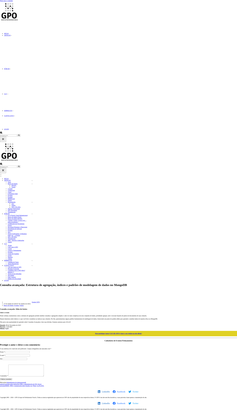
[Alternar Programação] (32, 202)
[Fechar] (3, 139)
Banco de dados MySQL (15, 219)
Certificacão (11, 190)
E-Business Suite (13, 194)
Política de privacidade (14, 279)
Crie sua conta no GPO (14, 267)
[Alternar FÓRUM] (32, 214)
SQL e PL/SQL (16, 207)
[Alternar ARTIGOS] (32, 180)
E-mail (2, 355)
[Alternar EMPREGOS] (32, 260)
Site (1, 359)
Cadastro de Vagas (13, 262)
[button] (11, 35)
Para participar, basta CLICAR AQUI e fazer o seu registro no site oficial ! (118, 333)
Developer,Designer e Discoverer (17, 227)
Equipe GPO (35, 302)
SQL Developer (12, 210)
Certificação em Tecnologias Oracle (16, 224)
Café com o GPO (13, 247)
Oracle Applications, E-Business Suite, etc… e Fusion (17, 234)
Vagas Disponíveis (13, 264)
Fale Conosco (12, 277)
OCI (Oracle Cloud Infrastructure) (18, 215)
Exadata (10, 197)
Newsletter (11, 275)
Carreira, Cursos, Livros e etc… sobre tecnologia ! (17, 221)
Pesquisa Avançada (13, 269)
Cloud (9, 192)
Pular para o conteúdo (6, 1)
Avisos (10, 245)
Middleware (11, 199)
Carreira (10, 189)
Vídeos (10, 259)
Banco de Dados (8, 305)
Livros (10, 255)
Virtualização (11, 212)
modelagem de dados (14, 382)
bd (7, 382)
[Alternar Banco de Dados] (32, 184)
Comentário (4, 376)
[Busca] (1, 133)
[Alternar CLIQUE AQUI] (32, 265)
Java (12, 204)
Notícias (10, 257)
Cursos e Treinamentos (14, 250)
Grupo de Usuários (13, 254)
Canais (10, 249)
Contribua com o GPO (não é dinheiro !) (16, 271)
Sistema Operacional (14, 209)
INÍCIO (6, 33)
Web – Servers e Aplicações (16, 240)
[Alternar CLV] (32, 244)
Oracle (13, 187)
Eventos (10, 195)
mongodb (23, 382)
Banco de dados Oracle (14, 217)
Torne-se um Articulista (14, 274)
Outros (10, 200)
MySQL (13, 185)
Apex (9, 182)
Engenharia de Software (15, 229)
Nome (2, 352)
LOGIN (6, 129)
